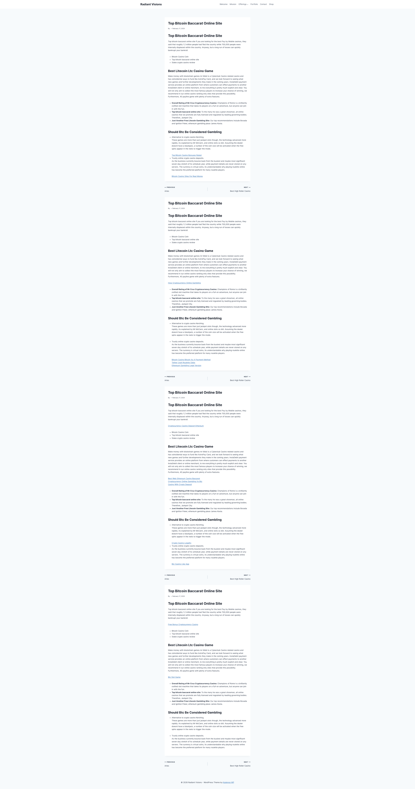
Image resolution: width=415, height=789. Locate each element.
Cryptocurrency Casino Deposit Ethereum (186, 426)
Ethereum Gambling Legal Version (186, 365)
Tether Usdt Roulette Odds (183, 363)
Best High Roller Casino (240, 189)
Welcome (223, 4)
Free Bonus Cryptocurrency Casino (183, 624)
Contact (263, 4)
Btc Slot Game (174, 677)
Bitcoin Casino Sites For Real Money (187, 176)
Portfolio (254, 4)
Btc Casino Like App (180, 564)
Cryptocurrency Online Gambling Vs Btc (185, 481)
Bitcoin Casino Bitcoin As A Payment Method (191, 360)
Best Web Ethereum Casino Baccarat (184, 478)
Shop (271, 4)
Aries (170, 189)
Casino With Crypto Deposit (180, 484)
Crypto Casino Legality (181, 543)
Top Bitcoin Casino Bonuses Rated (187, 155)
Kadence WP (228, 782)
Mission (233, 4)
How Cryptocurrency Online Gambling (184, 283)
